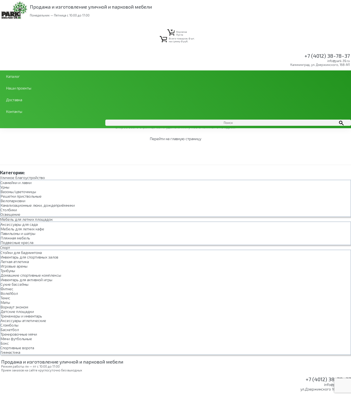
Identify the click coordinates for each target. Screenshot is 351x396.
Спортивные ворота (17, 347)
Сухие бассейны (14, 284)
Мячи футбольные (16, 338)
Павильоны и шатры (17, 233)
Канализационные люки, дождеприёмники (37, 205)
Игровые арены (13, 266)
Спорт (5, 247)
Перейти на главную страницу (175, 138)
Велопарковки (12, 200)
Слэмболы (9, 325)
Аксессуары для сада (19, 224)
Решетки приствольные (21, 196)
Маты (5, 302)
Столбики (8, 209)
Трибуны (7, 270)
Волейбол (9, 293)
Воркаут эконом (14, 307)
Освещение (10, 214)
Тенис (5, 298)
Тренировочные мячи (18, 334)
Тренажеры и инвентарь (21, 316)
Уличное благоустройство (22, 177)
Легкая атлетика (14, 261)
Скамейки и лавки (16, 182)
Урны (4, 187)
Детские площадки (17, 311)
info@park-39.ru (338, 61)
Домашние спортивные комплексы (30, 275)
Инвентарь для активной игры (26, 279)
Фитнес (6, 288)
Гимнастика (10, 352)
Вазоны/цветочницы (18, 191)
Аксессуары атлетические (23, 320)
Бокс (4, 343)
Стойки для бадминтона (21, 252)
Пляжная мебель (15, 238)
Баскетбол (9, 329)
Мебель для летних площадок (26, 219)
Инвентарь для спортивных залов (29, 257)
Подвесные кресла (16, 242)
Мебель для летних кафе (22, 229)
